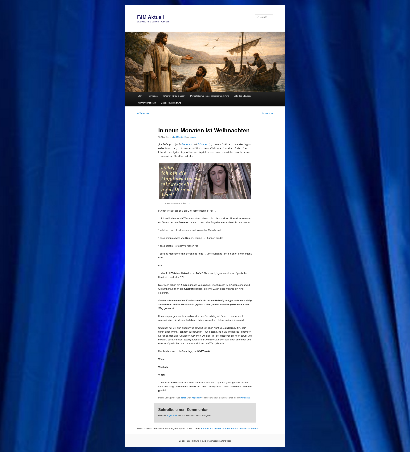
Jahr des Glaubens (242, 95)
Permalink (245, 397)
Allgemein (196, 397)
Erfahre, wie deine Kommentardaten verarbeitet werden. (230, 428)
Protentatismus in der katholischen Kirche (209, 95)
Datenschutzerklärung (171, 102)
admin (193, 137)
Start (140, 95)
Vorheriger (143, 113)
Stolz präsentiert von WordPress (216, 440)
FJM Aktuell (150, 16)
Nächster (267, 113)
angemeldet (172, 415)
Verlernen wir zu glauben (174, 95)
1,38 (188, 203)
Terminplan (153, 95)
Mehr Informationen (147, 102)
